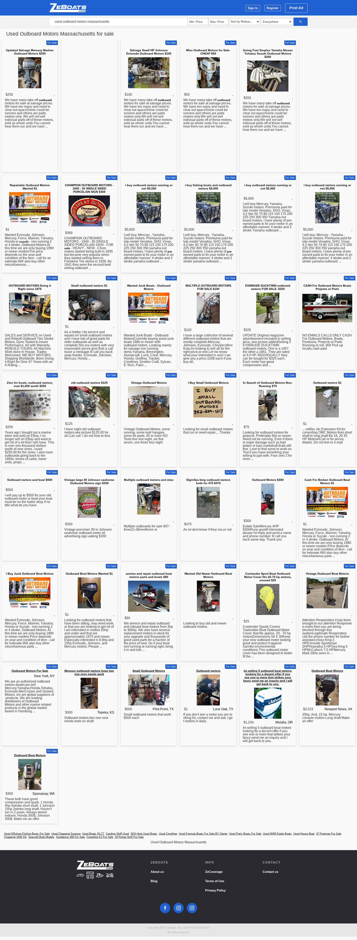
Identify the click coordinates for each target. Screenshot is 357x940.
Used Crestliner (168, 833)
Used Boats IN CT (93, 833)
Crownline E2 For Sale (100, 837)
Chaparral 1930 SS (15, 837)
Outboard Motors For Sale (30, 670)
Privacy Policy (215, 890)
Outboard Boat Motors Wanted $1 (89, 573)
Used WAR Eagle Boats (277, 833)
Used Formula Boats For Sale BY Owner (203, 833)
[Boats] (100, 875)
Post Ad (296, 8)
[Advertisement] (89, 107)
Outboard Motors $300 (268, 479)
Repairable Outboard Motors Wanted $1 (30, 186)
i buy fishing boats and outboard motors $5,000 (208, 186)
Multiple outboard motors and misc (149, 479)
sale (67, 248)
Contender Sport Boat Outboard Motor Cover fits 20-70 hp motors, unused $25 (268, 577)
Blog (154, 881)
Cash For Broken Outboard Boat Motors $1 (327, 481)
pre (170, 251)
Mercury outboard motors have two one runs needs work (89, 672)
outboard (45, 100)
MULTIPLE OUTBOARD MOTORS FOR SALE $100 (208, 287)
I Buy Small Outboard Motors (208, 382)
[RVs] (90, 875)
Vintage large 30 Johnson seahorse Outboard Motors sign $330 (89, 481)
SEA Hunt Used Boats (144, 833)
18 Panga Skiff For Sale (129, 837)
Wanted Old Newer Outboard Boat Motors (208, 575)
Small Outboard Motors (148, 670)
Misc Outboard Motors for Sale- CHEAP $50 (208, 52)
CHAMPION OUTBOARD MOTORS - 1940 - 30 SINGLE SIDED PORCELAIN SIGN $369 (89, 188)
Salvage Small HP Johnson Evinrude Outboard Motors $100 (148, 52)
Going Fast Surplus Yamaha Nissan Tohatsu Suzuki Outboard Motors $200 (268, 53)
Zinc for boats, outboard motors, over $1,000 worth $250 (30, 384)
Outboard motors (208, 670)
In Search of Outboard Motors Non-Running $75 (268, 384)
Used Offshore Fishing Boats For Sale (27, 833)
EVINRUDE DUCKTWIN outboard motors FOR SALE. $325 (267, 287)
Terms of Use (214, 881)
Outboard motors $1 (327, 382)
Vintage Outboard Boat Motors (327, 573)
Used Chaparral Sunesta (66, 833)
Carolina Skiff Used (117, 833)
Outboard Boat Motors (327, 670)
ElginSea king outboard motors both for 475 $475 (208, 481)
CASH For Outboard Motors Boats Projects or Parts (327, 287)
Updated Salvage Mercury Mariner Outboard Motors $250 (30, 52)
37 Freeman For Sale (328, 833)
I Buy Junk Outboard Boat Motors (30, 573)
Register (273, 8)
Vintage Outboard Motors (149, 382)
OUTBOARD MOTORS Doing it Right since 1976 (30, 287)
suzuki (24, 241)
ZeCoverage (214, 871)
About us (157, 871)
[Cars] (80, 875)
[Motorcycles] (110, 875)
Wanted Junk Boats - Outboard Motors (149, 287)
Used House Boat (303, 833)
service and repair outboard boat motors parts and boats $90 (149, 575)
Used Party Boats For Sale (245, 833)
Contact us (270, 871)
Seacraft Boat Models (41, 837)
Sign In (253, 8)
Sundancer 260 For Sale (70, 837)
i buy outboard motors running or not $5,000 (149, 186)
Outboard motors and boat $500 (29, 479)
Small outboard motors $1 (89, 285)
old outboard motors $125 (89, 382)
